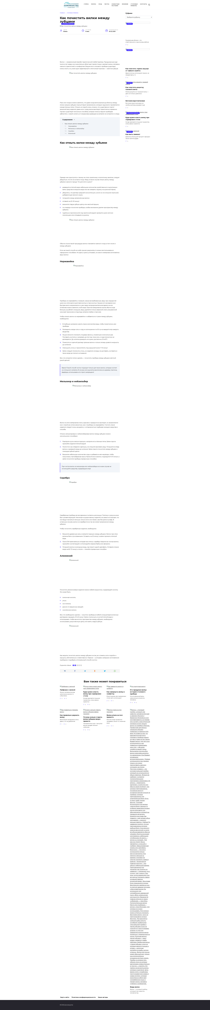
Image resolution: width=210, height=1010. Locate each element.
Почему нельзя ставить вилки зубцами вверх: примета (92, 719)
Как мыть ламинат (133, 134)
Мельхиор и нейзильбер (76, 128)
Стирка (86, 4)
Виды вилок (135, 987)
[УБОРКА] (138, 37)
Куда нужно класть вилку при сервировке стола (137, 118)
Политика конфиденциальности (84, 997)
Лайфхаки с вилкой (67, 690)
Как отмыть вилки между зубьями (76, 124)
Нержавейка (72, 126)
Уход (100, 4)
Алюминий (71, 133)
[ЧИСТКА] (138, 65)
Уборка (93, 4)
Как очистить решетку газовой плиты (135, 88)
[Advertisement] (90, 48)
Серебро (71, 131)
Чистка (106, 4)
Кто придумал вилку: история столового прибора (138, 692)
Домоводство (69, 3)
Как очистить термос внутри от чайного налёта (137, 70)
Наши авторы (103, 997)
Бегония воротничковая (135, 101)
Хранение (125, 4)
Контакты (143, 4)
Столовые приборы (67, 23)
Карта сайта (64, 997)
